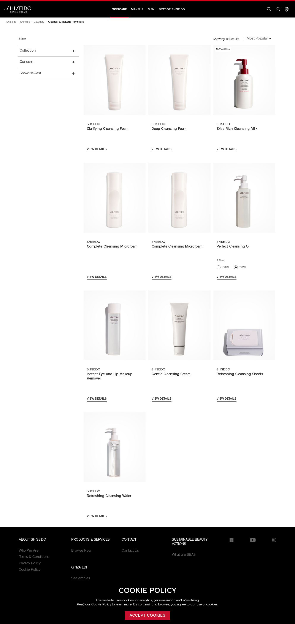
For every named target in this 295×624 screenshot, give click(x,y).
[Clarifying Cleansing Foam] (114, 80)
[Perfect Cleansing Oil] (244, 198)
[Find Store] (286, 10)
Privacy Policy (30, 563)
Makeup (137, 9)
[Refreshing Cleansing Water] (114, 447)
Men (151, 9)
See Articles (80, 578)
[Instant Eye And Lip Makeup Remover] (114, 325)
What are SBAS (184, 555)
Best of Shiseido (172, 9)
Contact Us (130, 551)
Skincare (119, 9)
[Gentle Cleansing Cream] (179, 325)
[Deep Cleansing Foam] (179, 80)
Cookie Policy (101, 604)
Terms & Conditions (34, 557)
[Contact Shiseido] (278, 10)
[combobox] (257, 39)
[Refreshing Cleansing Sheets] (244, 325)
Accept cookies (148, 616)
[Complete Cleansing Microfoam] (114, 198)
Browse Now (81, 551)
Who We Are (28, 551)
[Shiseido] (17, 9)
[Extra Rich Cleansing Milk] (244, 80)
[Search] (269, 10)
